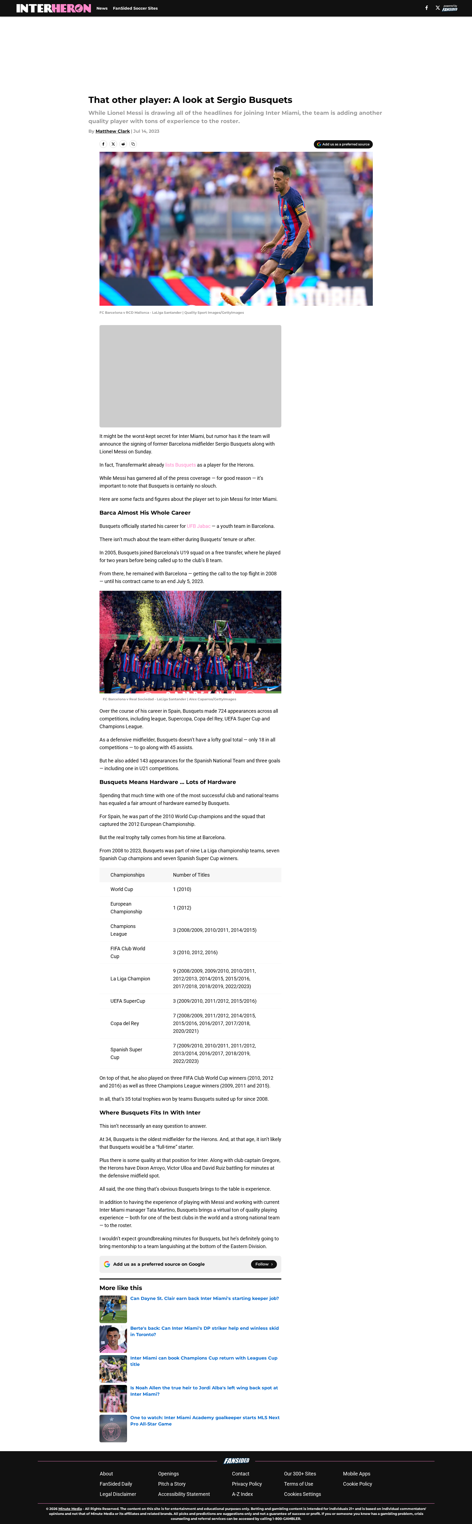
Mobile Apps (356, 1474)
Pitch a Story (172, 1484)
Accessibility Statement (184, 1494)
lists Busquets (180, 465)
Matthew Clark (113, 131)
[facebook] (426, 8)
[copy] (133, 144)
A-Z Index (242, 1494)
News (101, 8)
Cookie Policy (357, 1484)
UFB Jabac (199, 526)
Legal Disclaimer (118, 1494)
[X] (438, 8)
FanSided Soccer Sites (135, 8)
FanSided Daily (116, 1484)
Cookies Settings (302, 1494)
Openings (168, 1474)
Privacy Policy (247, 1484)
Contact (240, 1474)
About (106, 1474)
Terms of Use (298, 1484)
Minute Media (70, 1509)
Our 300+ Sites (300, 1474)
